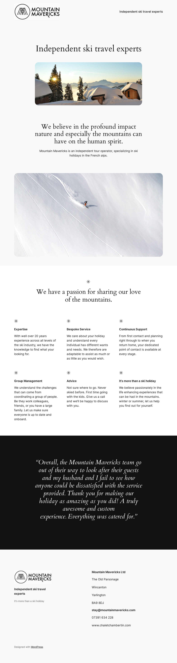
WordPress (37, 646)
